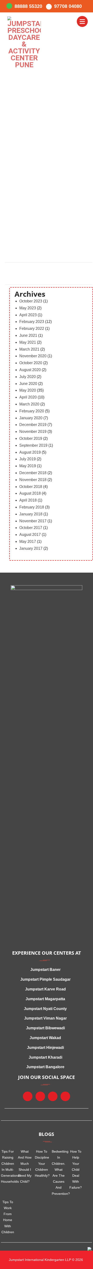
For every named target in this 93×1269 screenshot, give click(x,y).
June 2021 (28, 335)
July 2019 (27, 459)
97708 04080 (68, 6)
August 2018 (30, 493)
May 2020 (27, 390)
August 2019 (30, 452)
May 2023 (27, 308)
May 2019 (27, 466)
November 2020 (32, 356)
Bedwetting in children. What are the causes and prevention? (58, 1172)
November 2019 (32, 432)
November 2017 (32, 521)
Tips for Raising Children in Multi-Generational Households (8, 1166)
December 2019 (32, 425)
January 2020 (30, 418)
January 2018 (30, 514)
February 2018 (31, 507)
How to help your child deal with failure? (75, 1169)
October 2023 (30, 301)
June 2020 (28, 384)
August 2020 (30, 370)
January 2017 (30, 548)
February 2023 (31, 322)
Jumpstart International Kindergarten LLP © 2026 (45, 1260)
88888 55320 (28, 6)
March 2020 (29, 404)
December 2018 (32, 473)
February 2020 (31, 411)
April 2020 (28, 397)
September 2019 (33, 445)
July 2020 (27, 377)
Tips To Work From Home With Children (7, 1217)
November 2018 (32, 480)
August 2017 (30, 535)
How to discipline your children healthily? (41, 1163)
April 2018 (28, 500)
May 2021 (27, 342)
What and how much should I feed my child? (24, 1166)
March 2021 (29, 349)
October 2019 (30, 438)
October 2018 (30, 487)
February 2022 (31, 328)
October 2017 (30, 528)
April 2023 (28, 315)
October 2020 (30, 363)
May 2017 (27, 541)
